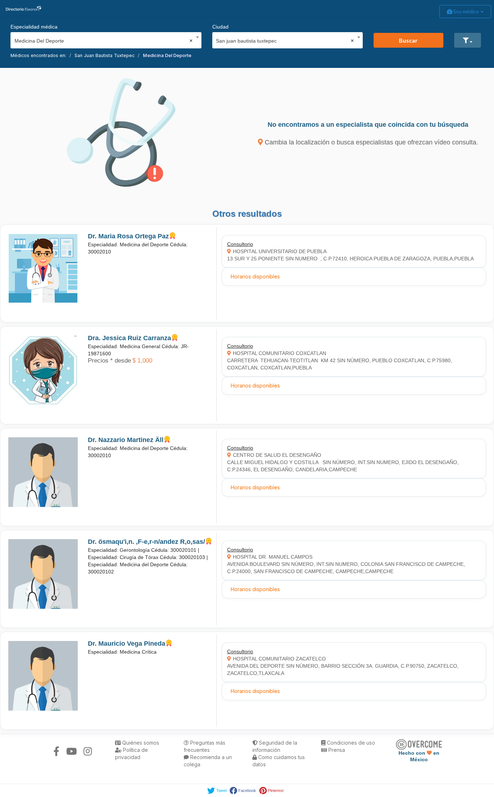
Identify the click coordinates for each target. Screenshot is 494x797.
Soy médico (466, 11)
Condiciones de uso (350, 743)
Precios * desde (109, 360)
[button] (467, 40)
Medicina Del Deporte (167, 55)
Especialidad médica (34, 27)
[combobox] (103, 39)
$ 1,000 (142, 360)
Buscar (408, 40)
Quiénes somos (140, 743)
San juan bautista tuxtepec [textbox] (285, 41)
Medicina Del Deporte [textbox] (103, 41)
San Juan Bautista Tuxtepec (104, 55)
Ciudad (220, 27)
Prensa (336, 750)
